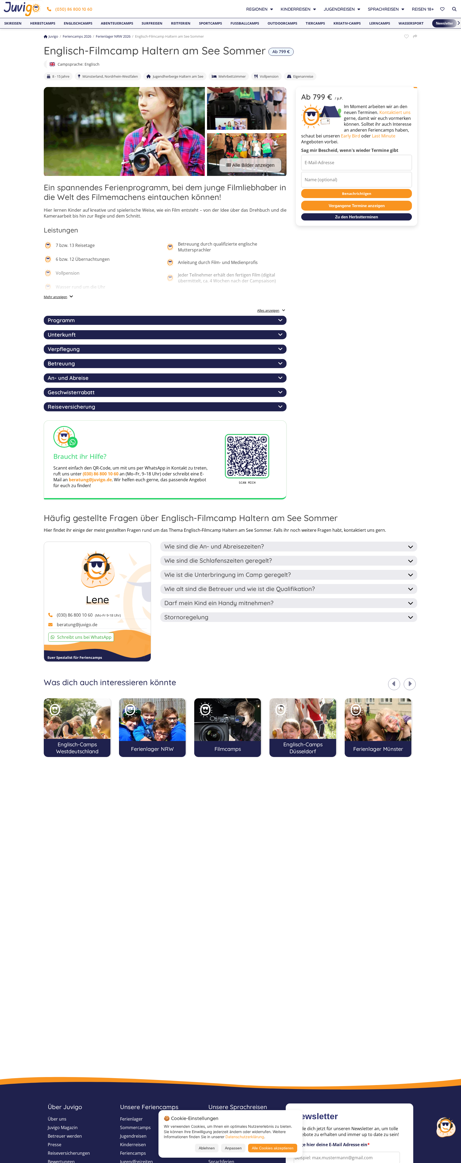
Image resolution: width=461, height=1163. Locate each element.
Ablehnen (207, 1148)
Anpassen (233, 1148)
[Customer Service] (446, 1126)
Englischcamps (78, 23)
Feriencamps (133, 1153)
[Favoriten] (443, 9)
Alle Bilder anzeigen (253, 165)
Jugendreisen (133, 1136)
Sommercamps (135, 1127)
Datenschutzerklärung (244, 1136)
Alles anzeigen (268, 310)
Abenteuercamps (117, 23)
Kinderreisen (133, 1145)
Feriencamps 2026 (77, 36)
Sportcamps (210, 23)
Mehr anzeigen (55, 296)
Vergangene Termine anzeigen (357, 205)
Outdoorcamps (282, 23)
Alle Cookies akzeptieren (272, 1148)
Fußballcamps (244, 23)
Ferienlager (131, 1119)
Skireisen (13, 23)
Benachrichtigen (356, 193)
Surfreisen (152, 23)
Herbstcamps (42, 23)
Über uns (57, 1119)
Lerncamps (379, 23)
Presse (54, 1145)
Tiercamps (315, 23)
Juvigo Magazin (63, 1127)
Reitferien (180, 23)
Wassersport (411, 23)
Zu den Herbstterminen (356, 217)
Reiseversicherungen (69, 1153)
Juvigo (53, 36)
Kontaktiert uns (395, 112)
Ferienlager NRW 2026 (113, 36)
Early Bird (350, 136)
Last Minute (383, 136)
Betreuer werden (65, 1136)
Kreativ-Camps (347, 23)
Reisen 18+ (423, 9)
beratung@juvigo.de (90, 480)
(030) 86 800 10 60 (73, 9)
